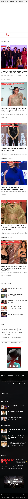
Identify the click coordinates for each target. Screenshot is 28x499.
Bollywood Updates (15, 340)
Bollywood (4, 329)
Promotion (8, 125)
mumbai (20, 329)
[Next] (4, 319)
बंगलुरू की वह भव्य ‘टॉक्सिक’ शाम (15, 288)
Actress (20, 332)
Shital (2, 79)
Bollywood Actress (12, 332)
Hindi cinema (14, 342)
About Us (17, 497)
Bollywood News (12, 334)
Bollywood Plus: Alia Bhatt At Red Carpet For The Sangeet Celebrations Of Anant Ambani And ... (13, 268)
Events (8, 162)
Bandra (3, 332)
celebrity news (5, 342)
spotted (4, 334)
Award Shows (4, 83)
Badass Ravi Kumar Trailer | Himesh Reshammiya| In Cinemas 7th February (17, 437)
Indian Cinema (5, 340)
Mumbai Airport (5, 337)
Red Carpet (4, 46)
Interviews (9, 377)
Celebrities (10, 83)
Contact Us (22, 497)
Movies (16, 123)
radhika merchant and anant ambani (13, 242)
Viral (13, 497)
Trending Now (16, 126)
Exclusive (8, 497)
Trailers (10, 126)
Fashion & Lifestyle (16, 83)
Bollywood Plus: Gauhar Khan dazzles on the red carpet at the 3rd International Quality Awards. (13, 110)
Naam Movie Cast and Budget (15, 411)
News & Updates (13, 162)
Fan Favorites (19, 496)
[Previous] (2, 319)
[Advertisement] (14, 18)
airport (19, 334)
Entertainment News (16, 337)
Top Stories (3, 497)
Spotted (12, 84)
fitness (20, 342)
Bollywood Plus (12, 329)
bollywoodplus (4, 119)
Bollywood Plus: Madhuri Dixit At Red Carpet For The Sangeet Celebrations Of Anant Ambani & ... (13, 227)
